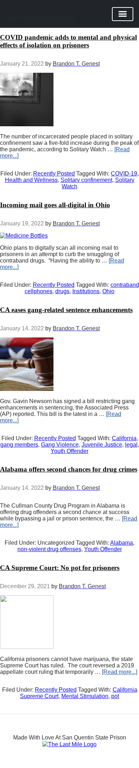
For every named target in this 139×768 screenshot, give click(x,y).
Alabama (121, 543)
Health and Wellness (31, 180)
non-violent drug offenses (49, 549)
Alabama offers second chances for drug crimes (68, 469)
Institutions (85, 291)
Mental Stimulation (84, 696)
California (124, 438)
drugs (62, 291)
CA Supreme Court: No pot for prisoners (59, 567)
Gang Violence (60, 445)
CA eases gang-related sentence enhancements (66, 310)
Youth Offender (69, 451)
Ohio (108, 291)
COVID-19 (124, 174)
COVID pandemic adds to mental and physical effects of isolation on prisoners (68, 41)
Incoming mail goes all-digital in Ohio (55, 205)
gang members (19, 445)
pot (115, 696)
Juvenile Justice (102, 445)
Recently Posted (54, 174)
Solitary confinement (86, 180)
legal (131, 445)
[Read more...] (119, 672)
